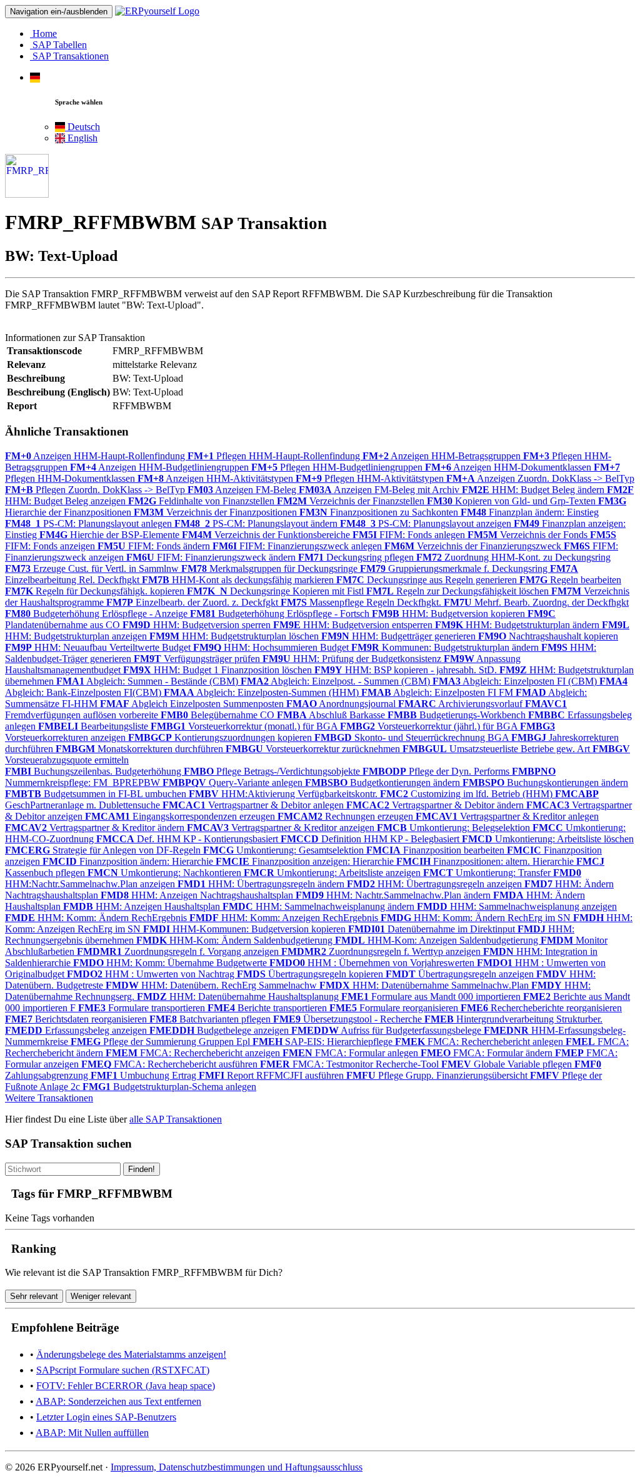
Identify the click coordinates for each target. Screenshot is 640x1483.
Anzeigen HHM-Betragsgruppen (442, 456)
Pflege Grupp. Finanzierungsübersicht (438, 1075)
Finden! (141, 1169)
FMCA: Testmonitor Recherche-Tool (350, 1064)
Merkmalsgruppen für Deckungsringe (270, 568)
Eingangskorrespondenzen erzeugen (181, 816)
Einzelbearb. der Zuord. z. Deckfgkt (193, 602)
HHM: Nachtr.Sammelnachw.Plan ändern (394, 895)
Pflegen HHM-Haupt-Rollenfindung (275, 456)
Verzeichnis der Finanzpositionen (216, 512)
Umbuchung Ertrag (145, 1075)
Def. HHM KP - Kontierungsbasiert (188, 838)
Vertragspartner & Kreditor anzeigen (282, 827)
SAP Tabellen (58, 44)
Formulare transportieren (143, 1007)
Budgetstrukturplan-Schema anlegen (169, 1086)
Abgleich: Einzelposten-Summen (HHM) (262, 692)
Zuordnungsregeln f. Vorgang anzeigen (179, 951)
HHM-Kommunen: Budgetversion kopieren (245, 929)
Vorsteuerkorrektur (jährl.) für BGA (430, 726)
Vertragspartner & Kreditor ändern (96, 827)
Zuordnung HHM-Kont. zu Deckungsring (513, 557)
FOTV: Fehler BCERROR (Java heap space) (125, 1385)
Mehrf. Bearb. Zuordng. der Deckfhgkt (536, 602)
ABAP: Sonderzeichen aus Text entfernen (118, 1401)
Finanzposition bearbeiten (436, 850)
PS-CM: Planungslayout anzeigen (427, 523)
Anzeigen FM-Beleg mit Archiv (380, 489)
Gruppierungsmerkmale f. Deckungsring (455, 568)
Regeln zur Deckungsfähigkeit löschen (458, 591)
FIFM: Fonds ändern (155, 546)
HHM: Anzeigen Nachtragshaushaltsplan (198, 895)
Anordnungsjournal (342, 703)
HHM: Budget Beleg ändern (534, 489)
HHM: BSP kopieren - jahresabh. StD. (406, 670)
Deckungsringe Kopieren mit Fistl (276, 591)
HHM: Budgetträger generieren (399, 636)
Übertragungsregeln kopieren (311, 974)
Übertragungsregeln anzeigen (461, 974)
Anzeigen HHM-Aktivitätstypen (217, 478)
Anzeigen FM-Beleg (243, 489)
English (81, 138)
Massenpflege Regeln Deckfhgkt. (362, 602)
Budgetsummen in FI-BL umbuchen (97, 793)
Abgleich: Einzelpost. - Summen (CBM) (336, 681)
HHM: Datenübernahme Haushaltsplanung (239, 996)
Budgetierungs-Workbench (458, 715)
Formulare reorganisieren (395, 1007)
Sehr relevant (34, 1296)
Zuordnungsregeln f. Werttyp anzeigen (382, 951)
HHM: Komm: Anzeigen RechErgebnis (285, 917)
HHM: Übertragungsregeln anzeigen (435, 884)
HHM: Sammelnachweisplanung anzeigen (517, 906)
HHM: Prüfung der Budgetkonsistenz (353, 658)
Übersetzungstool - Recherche (348, 1019)
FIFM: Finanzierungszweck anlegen (298, 546)
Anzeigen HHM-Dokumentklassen (509, 467)
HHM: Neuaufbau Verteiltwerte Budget (99, 647)
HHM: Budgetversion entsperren (354, 624)
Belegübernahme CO (219, 715)
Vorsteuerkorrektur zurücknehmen (314, 748)
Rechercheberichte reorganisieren (541, 1007)
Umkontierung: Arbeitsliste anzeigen (333, 872)
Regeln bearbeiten (570, 579)
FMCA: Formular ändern (488, 1052)
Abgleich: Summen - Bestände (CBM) (148, 681)
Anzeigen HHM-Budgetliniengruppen (160, 467)
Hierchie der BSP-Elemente (110, 534)
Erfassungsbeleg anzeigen (77, 1030)
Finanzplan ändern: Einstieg (530, 512)
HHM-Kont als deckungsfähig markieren (239, 579)
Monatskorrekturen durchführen (141, 748)
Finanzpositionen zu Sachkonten (380, 512)
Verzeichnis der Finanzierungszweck (474, 546)
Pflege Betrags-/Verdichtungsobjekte (273, 771)
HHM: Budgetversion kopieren (450, 613)
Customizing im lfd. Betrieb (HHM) (467, 793)
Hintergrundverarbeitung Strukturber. (513, 1019)
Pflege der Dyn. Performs (437, 771)
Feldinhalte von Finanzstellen (202, 501)
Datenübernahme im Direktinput (433, 929)
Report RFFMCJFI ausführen (272, 1075)
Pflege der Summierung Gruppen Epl (161, 1041)
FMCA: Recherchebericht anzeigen (194, 1052)
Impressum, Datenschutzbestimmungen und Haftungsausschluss (236, 1467)
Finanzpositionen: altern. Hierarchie (486, 861)
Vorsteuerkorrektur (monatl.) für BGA (245, 726)
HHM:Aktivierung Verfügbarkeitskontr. (284, 793)
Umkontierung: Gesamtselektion (284, 850)
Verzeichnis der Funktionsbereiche (267, 534)
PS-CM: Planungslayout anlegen (89, 523)
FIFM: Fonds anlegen (410, 534)
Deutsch (82, 126)
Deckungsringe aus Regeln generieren (427, 579)
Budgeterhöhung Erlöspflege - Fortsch (281, 613)
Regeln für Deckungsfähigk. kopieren (96, 591)
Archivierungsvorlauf (461, 703)
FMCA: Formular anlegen (351, 1052)
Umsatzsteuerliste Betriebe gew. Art (497, 748)
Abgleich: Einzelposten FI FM (438, 692)
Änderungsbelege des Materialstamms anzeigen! (131, 1354)
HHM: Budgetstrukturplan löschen (235, 636)
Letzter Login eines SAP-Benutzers (106, 1417)
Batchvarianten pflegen (211, 1019)
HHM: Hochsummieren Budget (272, 647)
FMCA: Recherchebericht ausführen (170, 1064)
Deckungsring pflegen (357, 557)
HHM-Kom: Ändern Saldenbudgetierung (235, 940)
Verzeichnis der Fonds (529, 534)
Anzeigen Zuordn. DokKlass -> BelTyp (540, 478)
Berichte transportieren (268, 1007)
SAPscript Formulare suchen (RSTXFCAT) (122, 1370)
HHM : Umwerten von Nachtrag (152, 974)
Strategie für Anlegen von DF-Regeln (104, 850)
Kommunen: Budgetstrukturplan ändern (446, 647)
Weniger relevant (101, 1296)
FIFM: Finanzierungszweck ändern (212, 557)
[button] (35, 77)
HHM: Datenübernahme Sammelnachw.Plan (425, 985)
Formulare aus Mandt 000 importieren (432, 996)
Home (43, 33)
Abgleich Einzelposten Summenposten (193, 703)
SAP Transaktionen (69, 56)
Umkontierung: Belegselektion (454, 827)
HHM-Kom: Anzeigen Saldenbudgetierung (438, 940)
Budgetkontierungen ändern (383, 782)
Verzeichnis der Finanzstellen (352, 501)
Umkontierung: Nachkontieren (166, 872)
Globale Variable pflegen (507, 1064)
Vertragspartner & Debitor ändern (436, 805)
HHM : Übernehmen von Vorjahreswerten (373, 962)
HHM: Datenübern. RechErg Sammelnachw (212, 985)
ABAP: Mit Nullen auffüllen (92, 1432)
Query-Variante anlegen (233, 782)
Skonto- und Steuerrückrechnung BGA (412, 737)
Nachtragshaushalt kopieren (548, 636)
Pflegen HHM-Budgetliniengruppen (338, 467)
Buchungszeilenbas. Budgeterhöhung (94, 771)
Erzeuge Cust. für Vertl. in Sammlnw (93, 568)
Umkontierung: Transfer (488, 872)
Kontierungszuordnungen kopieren (221, 737)
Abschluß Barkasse (332, 715)
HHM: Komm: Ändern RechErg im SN (477, 917)
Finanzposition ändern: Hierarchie (129, 861)
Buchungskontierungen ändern (545, 782)
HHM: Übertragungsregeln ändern (262, 884)
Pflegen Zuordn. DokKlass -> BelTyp (96, 489)
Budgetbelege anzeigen (220, 1030)
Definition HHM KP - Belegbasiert (371, 838)
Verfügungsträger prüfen (198, 658)
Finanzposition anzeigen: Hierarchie (306, 861)
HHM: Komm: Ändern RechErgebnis (97, 917)
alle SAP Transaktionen (175, 1119)
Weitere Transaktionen (49, 1098)
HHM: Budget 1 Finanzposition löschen (218, 670)
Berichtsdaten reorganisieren (77, 1019)
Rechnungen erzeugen (347, 816)
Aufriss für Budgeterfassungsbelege (387, 1030)
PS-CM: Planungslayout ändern (257, 523)
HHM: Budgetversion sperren (197, 624)
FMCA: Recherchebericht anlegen (480, 1041)
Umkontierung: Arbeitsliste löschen (548, 838)
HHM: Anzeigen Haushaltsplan (142, 906)
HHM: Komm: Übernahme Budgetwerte (171, 962)
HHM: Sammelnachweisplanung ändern (319, 906)
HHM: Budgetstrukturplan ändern (518, 624)
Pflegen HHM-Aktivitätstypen (371, 478)
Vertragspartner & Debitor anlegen (254, 805)
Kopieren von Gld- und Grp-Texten (512, 501)
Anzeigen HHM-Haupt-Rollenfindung (96, 456)
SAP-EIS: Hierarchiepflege (323, 1041)
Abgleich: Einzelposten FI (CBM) (515, 681)
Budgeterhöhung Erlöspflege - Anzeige (97, 613)
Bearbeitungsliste (94, 726)
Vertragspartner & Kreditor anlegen (507, 816)
